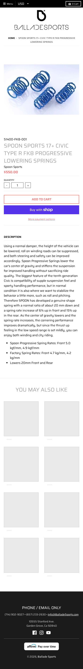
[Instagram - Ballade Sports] (41, 632)
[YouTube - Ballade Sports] (48, 632)
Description (12, 237)
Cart (75, 4)
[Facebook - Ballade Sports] (34, 632)
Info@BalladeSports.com (63, 614)
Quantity (9, 180)
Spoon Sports (13, 167)
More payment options (41, 219)
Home (11, 38)
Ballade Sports (47, 656)
